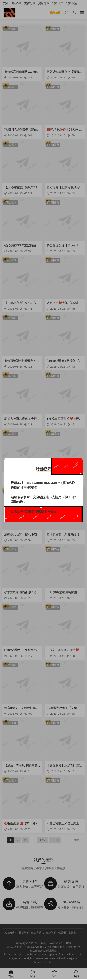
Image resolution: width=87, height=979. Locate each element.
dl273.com (52, 483)
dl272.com (35, 483)
